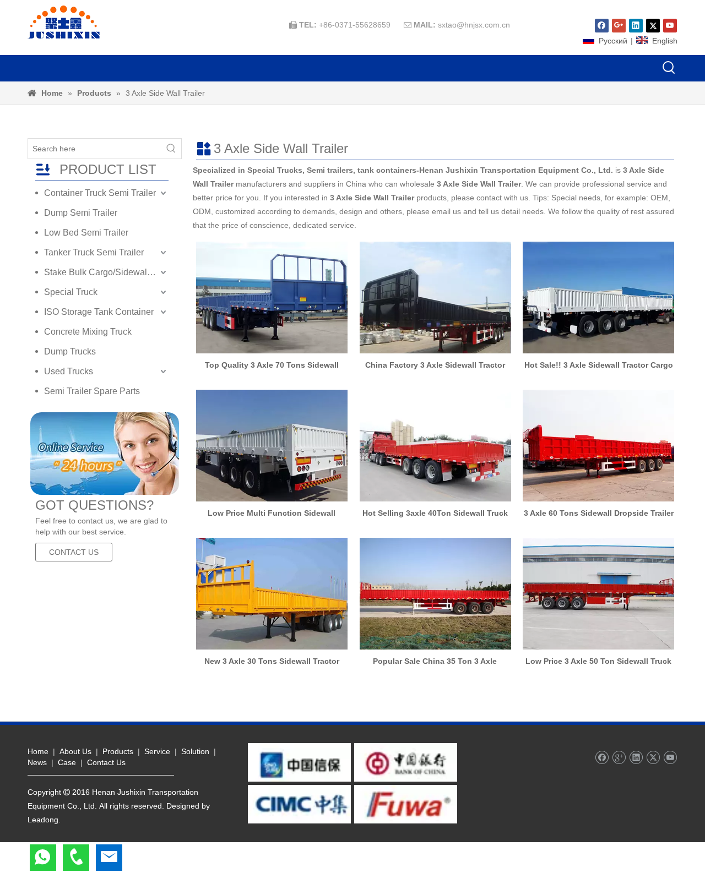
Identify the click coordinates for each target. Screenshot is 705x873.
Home (38, 751)
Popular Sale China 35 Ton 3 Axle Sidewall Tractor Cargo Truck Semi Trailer (435, 661)
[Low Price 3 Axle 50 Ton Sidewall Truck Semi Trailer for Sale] (598, 594)
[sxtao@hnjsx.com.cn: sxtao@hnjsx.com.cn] (109, 857)
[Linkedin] (636, 25)
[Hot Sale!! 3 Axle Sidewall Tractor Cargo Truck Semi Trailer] (598, 297)
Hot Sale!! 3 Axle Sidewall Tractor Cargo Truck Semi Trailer (598, 365)
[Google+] (619, 25)
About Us (75, 751)
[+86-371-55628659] (76, 857)
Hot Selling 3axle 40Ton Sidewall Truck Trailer (435, 513)
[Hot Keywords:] (669, 68)
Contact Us (106, 762)
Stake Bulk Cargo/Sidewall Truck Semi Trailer (106, 272)
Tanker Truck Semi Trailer (94, 252)
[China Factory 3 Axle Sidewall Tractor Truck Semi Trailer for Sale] (435, 297)
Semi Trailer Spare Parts (92, 391)
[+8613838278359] (43, 857)
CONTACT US (74, 552)
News (37, 762)
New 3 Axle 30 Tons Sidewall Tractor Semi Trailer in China (271, 661)
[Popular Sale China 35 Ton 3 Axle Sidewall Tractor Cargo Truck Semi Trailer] (435, 594)
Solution (195, 751)
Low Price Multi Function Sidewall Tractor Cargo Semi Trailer (271, 513)
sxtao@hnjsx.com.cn (474, 24)
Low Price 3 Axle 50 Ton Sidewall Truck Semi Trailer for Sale (598, 661)
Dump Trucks (70, 351)
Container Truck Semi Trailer (100, 193)
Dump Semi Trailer (80, 212)
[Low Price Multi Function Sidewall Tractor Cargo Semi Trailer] (272, 445)
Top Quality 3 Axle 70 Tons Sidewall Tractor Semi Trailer (272, 365)
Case (67, 762)
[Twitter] (653, 25)
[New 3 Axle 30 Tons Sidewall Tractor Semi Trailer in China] (272, 594)
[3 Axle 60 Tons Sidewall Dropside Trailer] (598, 445)
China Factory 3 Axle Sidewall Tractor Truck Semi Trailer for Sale (435, 365)
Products (117, 751)
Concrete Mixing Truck (88, 331)
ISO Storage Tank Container (99, 312)
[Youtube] (670, 25)
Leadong (43, 819)
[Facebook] (602, 25)
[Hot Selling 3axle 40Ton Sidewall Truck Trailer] (435, 445)
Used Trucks (68, 371)
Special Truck (70, 292)
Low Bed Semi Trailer (86, 232)
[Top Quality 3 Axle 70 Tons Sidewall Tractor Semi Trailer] (272, 297)
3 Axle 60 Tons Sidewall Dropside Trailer (599, 513)
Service (157, 751)
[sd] (104, 453)
